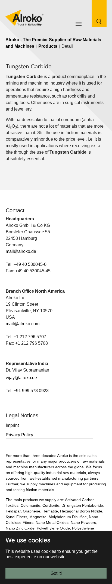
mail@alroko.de (21, 251)
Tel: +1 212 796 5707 (26, 336)
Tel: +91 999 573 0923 (27, 390)
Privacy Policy (19, 435)
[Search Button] (95, 13)
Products (47, 46)
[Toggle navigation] (78, 23)
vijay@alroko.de (21, 377)
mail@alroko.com (22, 323)
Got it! (56, 573)
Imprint (12, 425)
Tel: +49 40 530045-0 (26, 264)
